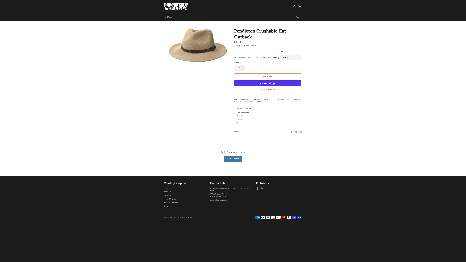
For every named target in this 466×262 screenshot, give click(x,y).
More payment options (267, 89)
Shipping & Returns (171, 202)
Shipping (237, 45)
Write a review (233, 158)
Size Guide (168, 195)
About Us (167, 192)
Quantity (237, 62)
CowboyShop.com (174, 217)
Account (299, 17)
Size (281, 52)
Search (166, 188)
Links (166, 206)
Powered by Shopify (186, 217)
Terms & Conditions (171, 199)
